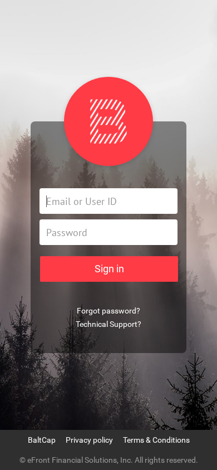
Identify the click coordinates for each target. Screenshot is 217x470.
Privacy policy (89, 439)
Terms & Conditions (156, 439)
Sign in (109, 269)
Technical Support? (108, 324)
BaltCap (42, 439)
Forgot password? (108, 310)
